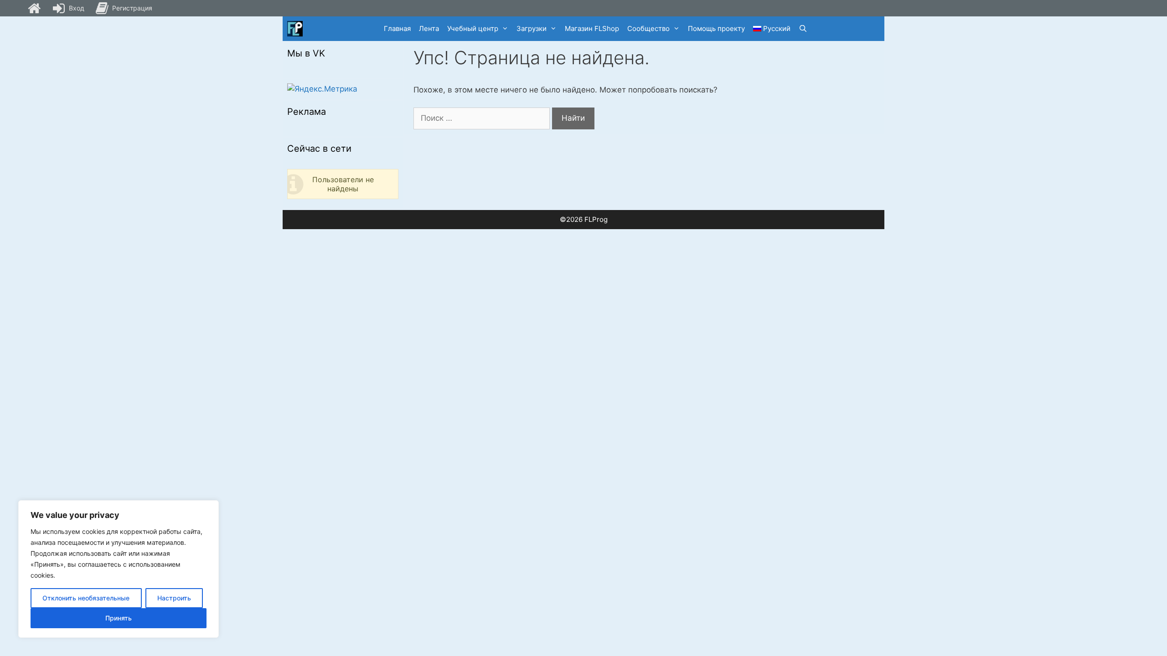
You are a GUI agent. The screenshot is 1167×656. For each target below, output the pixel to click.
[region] (118, 569)
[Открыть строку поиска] (803, 28)
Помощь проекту (716, 28)
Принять (118, 618)
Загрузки (531, 28)
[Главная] (34, 8)
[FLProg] (295, 28)
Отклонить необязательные (85, 598)
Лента (429, 28)
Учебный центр (472, 28)
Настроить (174, 598)
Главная (397, 28)
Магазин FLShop (592, 28)
